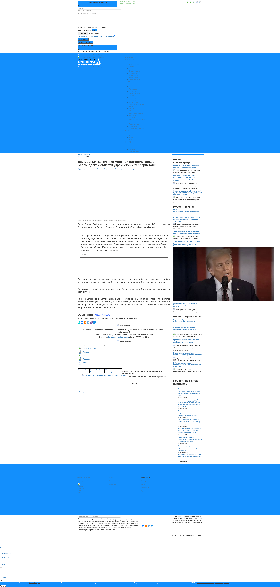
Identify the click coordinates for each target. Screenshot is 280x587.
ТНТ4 (131, 137)
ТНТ (130, 140)
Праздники (133, 126)
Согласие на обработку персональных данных (96, 36)
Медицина (134, 73)
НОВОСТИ (130, 59)
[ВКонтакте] (82, 322)
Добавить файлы (84, 30)
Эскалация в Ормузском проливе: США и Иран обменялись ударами (186, 232)
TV (127, 130)
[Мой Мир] (94, 322)
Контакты (132, 147)
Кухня (131, 106)
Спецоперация (134, 71)
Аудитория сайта (83, 481)
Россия (131, 66)
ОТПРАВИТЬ (83, 39)
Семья (131, 108)
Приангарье (133, 89)
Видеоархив (133, 77)
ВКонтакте (88, 359)
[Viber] (91, 322)
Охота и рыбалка (135, 98)
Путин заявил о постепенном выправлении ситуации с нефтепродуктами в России (188, 413)
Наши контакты (114, 481)
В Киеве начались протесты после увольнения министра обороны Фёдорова (186, 219)
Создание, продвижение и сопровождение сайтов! (184, 544)
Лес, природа (134, 100)
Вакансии (112, 484)
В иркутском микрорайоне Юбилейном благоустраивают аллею (187, 354)
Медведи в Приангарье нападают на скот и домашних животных (187, 321)
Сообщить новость (85, 42)
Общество (132, 111)
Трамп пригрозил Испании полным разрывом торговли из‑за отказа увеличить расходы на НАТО (186, 243)
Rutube (86, 352)
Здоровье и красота (136, 113)
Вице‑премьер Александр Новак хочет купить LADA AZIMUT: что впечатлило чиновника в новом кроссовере (189, 403)
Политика (132, 117)
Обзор (94, 30)
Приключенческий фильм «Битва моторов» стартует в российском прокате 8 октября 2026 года (189, 430)
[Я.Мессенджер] (79, 322)
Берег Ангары (131, 57)
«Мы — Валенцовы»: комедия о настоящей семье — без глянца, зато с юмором (189, 421)
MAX (85, 362)
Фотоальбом (133, 75)
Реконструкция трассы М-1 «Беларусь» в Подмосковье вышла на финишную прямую (190, 439)
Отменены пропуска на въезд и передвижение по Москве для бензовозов (189, 448)
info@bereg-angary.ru (124, 530)
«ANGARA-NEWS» (102, 314)
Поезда (143, 484)
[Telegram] (88, 322)
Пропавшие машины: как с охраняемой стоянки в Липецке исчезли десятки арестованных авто (189, 392)
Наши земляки (134, 91)
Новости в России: (84, 154)
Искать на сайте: (135, 79)
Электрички (145, 481)
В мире (131, 69)
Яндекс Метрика (34, 583)
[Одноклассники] (85, 322)
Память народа (134, 93)
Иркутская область (135, 64)
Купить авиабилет (147, 491)
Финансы (132, 115)
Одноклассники (89, 348)
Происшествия (134, 124)
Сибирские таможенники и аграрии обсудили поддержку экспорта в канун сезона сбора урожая (187, 341)
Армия (131, 95)
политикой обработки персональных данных (213, 583)
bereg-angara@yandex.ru (118, 337)
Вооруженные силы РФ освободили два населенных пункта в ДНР (187, 166)
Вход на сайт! (134, 151)
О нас (111, 477)
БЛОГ (128, 82)
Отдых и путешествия (137, 104)
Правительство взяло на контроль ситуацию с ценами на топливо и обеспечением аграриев (190, 456)
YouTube (86, 355)
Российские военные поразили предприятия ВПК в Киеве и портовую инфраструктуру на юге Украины (186, 177)
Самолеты (145, 487)
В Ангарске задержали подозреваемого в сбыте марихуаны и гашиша (187, 364)
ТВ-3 (130, 135)
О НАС (128, 142)
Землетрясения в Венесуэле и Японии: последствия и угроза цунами (185, 305)
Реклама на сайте (83, 477)
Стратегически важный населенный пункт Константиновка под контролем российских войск (187, 192)
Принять (3, 586)
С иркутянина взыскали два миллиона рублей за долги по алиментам (185, 329)
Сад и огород (134, 102)
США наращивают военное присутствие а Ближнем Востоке (186, 210)
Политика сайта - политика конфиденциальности (94, 532)
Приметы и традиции (136, 128)
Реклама (132, 149)
